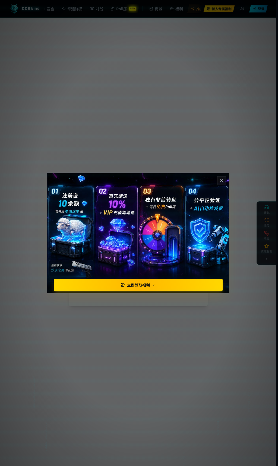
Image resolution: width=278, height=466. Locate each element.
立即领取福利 (138, 285)
